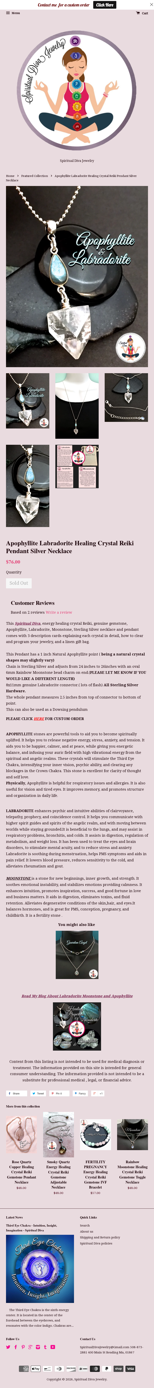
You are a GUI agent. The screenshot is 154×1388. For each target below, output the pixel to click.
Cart (144, 13)
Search (85, 1225)
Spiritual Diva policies (96, 1243)
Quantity (13, 572)
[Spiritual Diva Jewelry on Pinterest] (23, 1348)
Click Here (104, 5)
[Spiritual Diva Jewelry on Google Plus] (30, 1348)
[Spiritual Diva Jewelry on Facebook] (15, 1348)
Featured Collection (34, 176)
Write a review (59, 612)
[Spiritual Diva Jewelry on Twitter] (8, 1348)
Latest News (14, 1217)
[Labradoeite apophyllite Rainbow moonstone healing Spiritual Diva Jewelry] (77, 1049)
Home (10, 176)
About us (86, 1231)
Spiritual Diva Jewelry (90, 1379)
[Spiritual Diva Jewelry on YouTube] (53, 1348)
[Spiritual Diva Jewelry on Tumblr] (45, 1348)
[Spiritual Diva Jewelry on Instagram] (38, 1348)
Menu (15, 13)
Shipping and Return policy (100, 1237)
